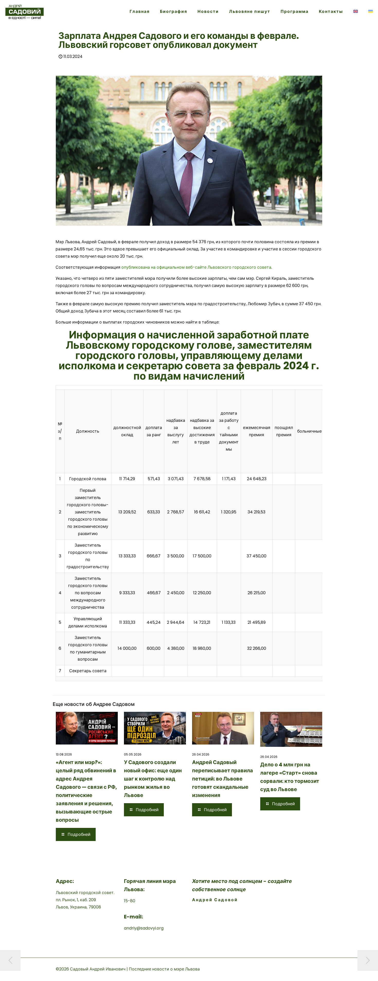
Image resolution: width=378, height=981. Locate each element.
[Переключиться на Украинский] (370, 11)
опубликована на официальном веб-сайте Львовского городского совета (196, 267)
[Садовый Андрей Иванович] (24, 11)
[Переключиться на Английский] (355, 11)
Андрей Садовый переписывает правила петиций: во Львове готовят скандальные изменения (222, 779)
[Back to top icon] (353, 970)
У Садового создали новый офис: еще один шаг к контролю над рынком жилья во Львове (153, 779)
